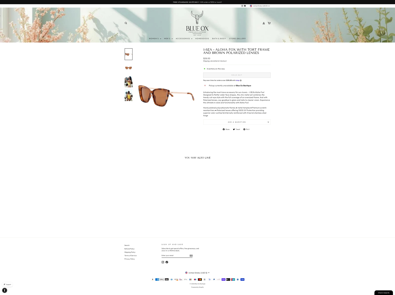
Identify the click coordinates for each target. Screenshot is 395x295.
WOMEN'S (154, 38)
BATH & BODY (219, 38)
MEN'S (167, 38)
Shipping (206, 61)
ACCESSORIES (183, 38)
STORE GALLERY (237, 38)
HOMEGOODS (202, 38)
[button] (4, 290)
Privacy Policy (129, 259)
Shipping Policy (129, 252)
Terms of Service (130, 256)
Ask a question (237, 122)
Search (127, 245)
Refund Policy (129, 249)
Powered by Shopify (197, 287)
